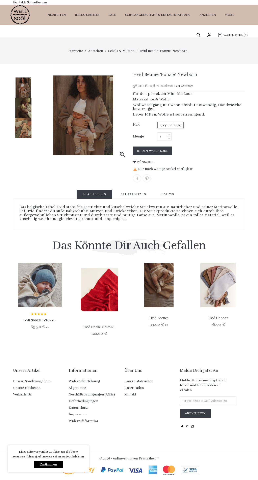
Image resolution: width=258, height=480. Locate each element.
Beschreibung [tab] (94, 194)
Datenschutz (78, 408)
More (229, 15)
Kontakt (130, 394)
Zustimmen (48, 464)
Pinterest (147, 178)
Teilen (137, 178)
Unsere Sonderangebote (31, 381)
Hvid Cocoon (218, 318)
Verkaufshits (22, 394)
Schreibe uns (37, 2)
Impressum (78, 414)
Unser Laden (134, 388)
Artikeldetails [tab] (133, 194)
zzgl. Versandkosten (163, 85)
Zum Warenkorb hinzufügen (29, 298)
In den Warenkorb (152, 151)
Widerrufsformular (83, 421)
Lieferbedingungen (83, 401)
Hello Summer (87, 15)
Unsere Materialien (138, 381)
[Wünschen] (50, 298)
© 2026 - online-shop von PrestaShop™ (129, 458)
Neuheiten (57, 15)
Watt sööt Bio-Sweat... (39, 320)
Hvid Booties (158, 318)
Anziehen (208, 15)
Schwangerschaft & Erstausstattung (157, 15)
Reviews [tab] (167, 194)
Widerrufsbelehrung (84, 381)
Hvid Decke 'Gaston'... (99, 327)
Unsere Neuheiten (27, 388)
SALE (112, 15)
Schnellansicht (40, 298)
